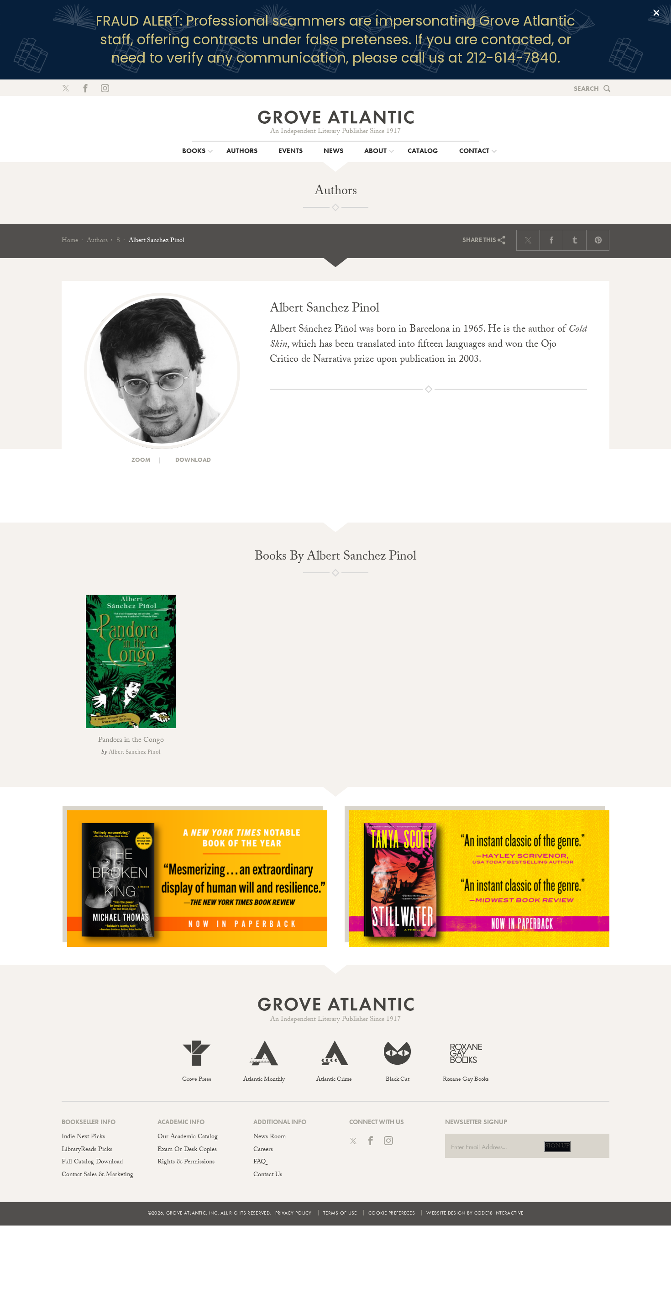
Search (586, 88)
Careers (263, 1150)
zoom (140, 460)
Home (70, 241)
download (192, 460)
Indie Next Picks (83, 1137)
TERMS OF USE (340, 1213)
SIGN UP (557, 1146)
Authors (97, 241)
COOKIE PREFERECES (391, 1213)
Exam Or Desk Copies (187, 1150)
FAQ (259, 1162)
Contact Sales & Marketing (97, 1175)
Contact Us (267, 1175)
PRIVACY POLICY (293, 1213)
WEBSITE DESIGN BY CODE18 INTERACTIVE (474, 1213)
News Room (269, 1137)
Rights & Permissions (186, 1162)
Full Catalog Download (92, 1162)
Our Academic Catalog (187, 1137)
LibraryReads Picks (87, 1150)
